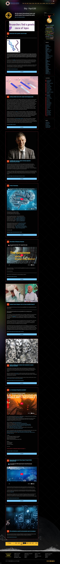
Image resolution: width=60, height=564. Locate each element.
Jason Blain (48, 111)
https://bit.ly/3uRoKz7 (19, 417)
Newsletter (43, 3)
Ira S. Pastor (48, 113)
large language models (19, 118)
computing (14, 451)
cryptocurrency (50, 29)
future (51, 30)
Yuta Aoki (48, 99)
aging (46, 25)
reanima (49, 35)
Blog (25, 3)
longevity (49, 34)
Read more (21, 72)
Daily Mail (14, 316)
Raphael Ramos (49, 103)
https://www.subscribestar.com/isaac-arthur (23, 424)
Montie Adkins (49, 112)
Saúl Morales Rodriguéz (49, 81)
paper (17, 111)
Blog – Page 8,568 (30, 8)
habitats (17, 331)
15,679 (36, 543)
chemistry (47, 67)
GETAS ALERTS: (46, 553)
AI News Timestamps (14, 186)
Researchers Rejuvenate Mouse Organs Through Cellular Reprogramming (21, 460)
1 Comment (23, 176)
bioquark (48, 27)
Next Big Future (48, 125)
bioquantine (51, 26)
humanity (53, 31)
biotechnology (47, 28)
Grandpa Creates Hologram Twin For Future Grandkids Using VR (22, 304)
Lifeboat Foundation (11, 561)
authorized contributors (22, 17)
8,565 (16, 543)
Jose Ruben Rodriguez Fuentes (12, 331)
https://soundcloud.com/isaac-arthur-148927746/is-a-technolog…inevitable (19, 431)
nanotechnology (22, 380)
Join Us (41, 3)
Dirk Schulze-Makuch (11, 276)
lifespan (46, 34)
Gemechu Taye (49, 88)
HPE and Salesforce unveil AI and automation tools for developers (23, 531)
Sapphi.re (18, 561)
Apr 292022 (8, 33)
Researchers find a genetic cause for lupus (18, 33)
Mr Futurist (47, 124)
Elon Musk (47, 49)
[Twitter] (49, 561)
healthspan (51, 31)
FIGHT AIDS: (15, 556)
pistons (11, 378)
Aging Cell (12, 491)
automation (47, 58)
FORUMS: (36, 557)
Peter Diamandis (48, 46)
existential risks (46, 30)
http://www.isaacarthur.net (17, 422)
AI (47, 25)
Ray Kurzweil (47, 48)
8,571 (33, 543)
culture (52, 29)
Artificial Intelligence (48, 26)
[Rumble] (53, 561)
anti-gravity (47, 54)
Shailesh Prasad (49, 86)
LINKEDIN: (36, 553)
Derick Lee (48, 100)
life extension (20, 176)
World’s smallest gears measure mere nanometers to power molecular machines (21, 365)
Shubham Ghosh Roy (11, 537)
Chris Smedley (49, 114)
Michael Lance (49, 110)
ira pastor (47, 33)
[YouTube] (52, 561)
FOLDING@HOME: (36, 556)
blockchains (47, 66)
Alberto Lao (48, 101)
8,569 (28, 543)
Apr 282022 (8, 242)
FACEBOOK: (15, 553)
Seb (47, 109)
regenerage (51, 35)
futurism (53, 30)
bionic (46, 62)
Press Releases (52, 3)
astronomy (47, 56)
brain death (46, 29)
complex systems (48, 69)
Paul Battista (10, 498)
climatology (47, 68)
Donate (38, 3)
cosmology (47, 71)
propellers (21, 378)
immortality (48, 32)
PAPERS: (25, 557)
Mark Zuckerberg (48, 51)
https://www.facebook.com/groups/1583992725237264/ (22, 425)
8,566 (19, 543)
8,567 (21, 543)
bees (46, 59)
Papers (36, 3)
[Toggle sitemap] (52, 1)
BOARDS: (46, 555)
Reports (33, 3)
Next (21, 544)
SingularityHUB (48, 127)
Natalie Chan (48, 104)
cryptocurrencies (48, 73)
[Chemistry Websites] (49, 20)
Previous (9, 543)
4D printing (47, 45)
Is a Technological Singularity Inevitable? (18, 390)
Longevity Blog (48, 123)
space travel (15, 276)
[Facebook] (47, 561)
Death (53, 29)
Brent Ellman (48, 108)
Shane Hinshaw (49, 102)
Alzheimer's (49, 25)
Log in (17, 17)
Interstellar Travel (52, 32)
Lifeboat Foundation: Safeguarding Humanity (12, 3)
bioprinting (47, 63)
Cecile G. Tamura (49, 98)
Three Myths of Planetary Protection (17, 242)
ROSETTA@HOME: (16, 557)
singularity (21, 232)
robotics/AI (14, 124)
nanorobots (17, 373)
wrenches (16, 378)
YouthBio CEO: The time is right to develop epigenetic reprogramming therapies (20, 161)
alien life (47, 53)
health (47, 31)
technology (51, 37)
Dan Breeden (48, 85)
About (23, 3)
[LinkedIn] (50, 561)
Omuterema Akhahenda (48, 95)
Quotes (47, 3)
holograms (19, 331)
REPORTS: (25, 556)
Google (45, 31)
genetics (17, 69)
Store (49, 3)
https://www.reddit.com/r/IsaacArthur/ (15, 426)
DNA (46, 47)
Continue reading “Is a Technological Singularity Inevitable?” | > (16, 448)
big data (47, 60)
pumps (13, 378)
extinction (49, 30)
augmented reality (48, 57)
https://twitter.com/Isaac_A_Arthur (15, 427)
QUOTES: (46, 557)
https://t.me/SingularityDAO (20, 227)
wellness (51, 38)
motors (8, 378)
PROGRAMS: (46, 556)
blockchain (52, 28)
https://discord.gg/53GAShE (18, 428)
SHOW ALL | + (47, 115)
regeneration (47, 36)
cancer (48, 29)
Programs (30, 3)
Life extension (51, 33)
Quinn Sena (10, 69)
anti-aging (52, 25)
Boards (27, 3)
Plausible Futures (48, 126)
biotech (51, 27)
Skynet (47, 50)
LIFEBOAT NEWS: (26, 553)
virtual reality (22, 331)
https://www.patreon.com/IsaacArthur (20, 423)
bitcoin (50, 28)
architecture (47, 55)
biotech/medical (14, 69)
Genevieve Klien (49, 80)
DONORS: (36, 555)
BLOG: (25, 555)
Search (53, 14)
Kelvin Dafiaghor (11, 124)
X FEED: (15, 555)
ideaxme (46, 32)
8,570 (30, 543)
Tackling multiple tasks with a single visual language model (21, 97)
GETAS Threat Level (8, 555)
